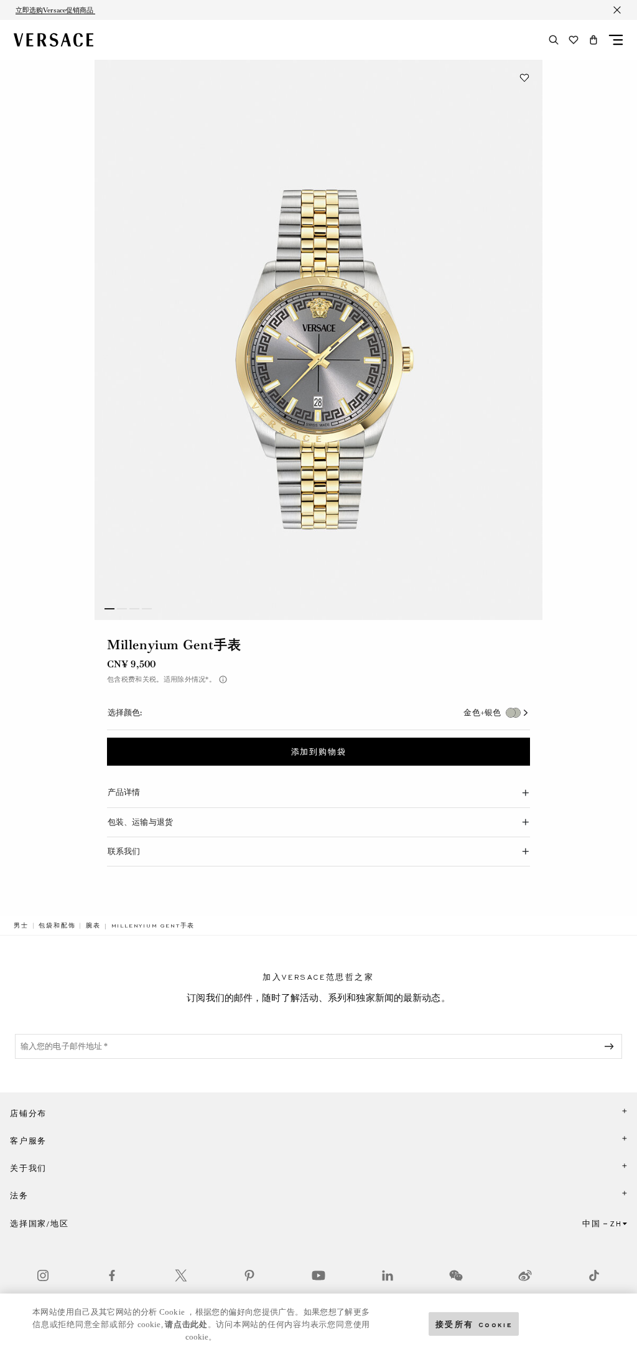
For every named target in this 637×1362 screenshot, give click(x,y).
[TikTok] (594, 1275)
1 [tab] (109, 609)
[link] (21, 925)
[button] (593, 40)
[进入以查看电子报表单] (611, 1046)
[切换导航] (615, 39)
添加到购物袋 (318, 752)
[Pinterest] (249, 1275)
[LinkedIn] (387, 1275)
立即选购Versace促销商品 (55, 10)
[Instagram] (42, 1275)
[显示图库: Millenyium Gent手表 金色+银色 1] (318, 340)
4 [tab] (147, 609)
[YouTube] (318, 1275)
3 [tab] (134, 609)
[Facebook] (112, 1275)
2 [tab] (122, 609)
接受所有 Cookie (474, 1324)
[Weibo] (525, 1275)
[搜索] (554, 40)
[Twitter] (181, 1275)
